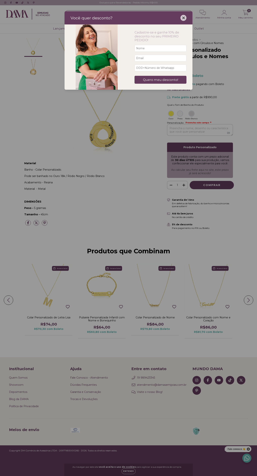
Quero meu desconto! (160, 80)
